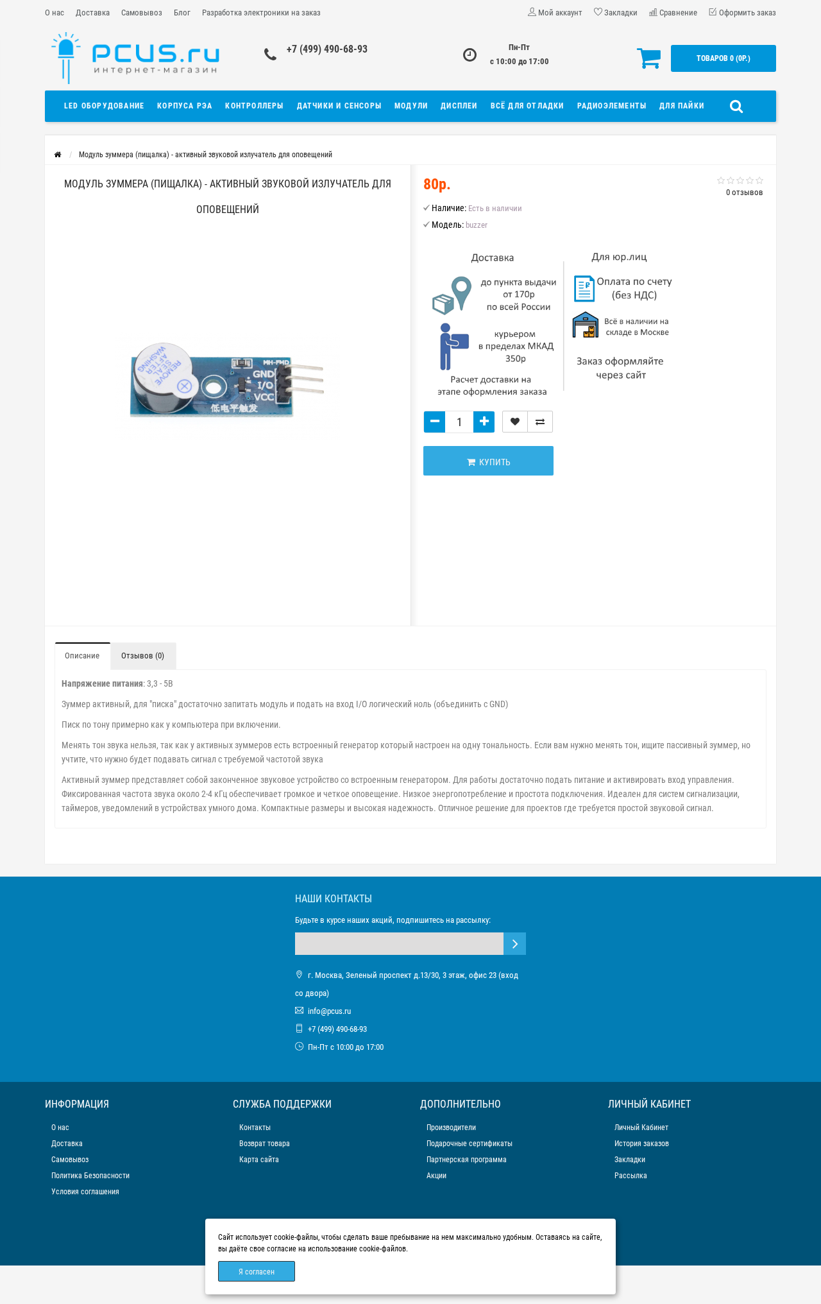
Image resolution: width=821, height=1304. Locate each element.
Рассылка (630, 1175)
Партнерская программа (467, 1159)
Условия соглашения (85, 1191)
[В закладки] (515, 422)
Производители (451, 1127)
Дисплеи (459, 105)
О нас (54, 12)
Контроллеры (254, 105)
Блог (182, 12)
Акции (436, 1175)
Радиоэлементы (612, 105)
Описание (82, 655)
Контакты (255, 1127)
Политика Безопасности (90, 1175)
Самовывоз (141, 12)
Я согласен (257, 1271)
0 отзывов (744, 192)
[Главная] (57, 154)
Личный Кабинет (641, 1127)
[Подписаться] (515, 943)
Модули (411, 105)
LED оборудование (104, 105)
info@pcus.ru (329, 1011)
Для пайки (681, 105)
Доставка (93, 12)
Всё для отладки (527, 105)
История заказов (641, 1143)
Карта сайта (259, 1159)
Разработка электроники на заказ (261, 12)
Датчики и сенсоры (339, 105)
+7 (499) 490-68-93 (327, 49)
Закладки (629, 1159)
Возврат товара (264, 1143)
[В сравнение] (540, 422)
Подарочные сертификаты (469, 1143)
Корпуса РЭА (184, 105)
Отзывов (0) (142, 655)
